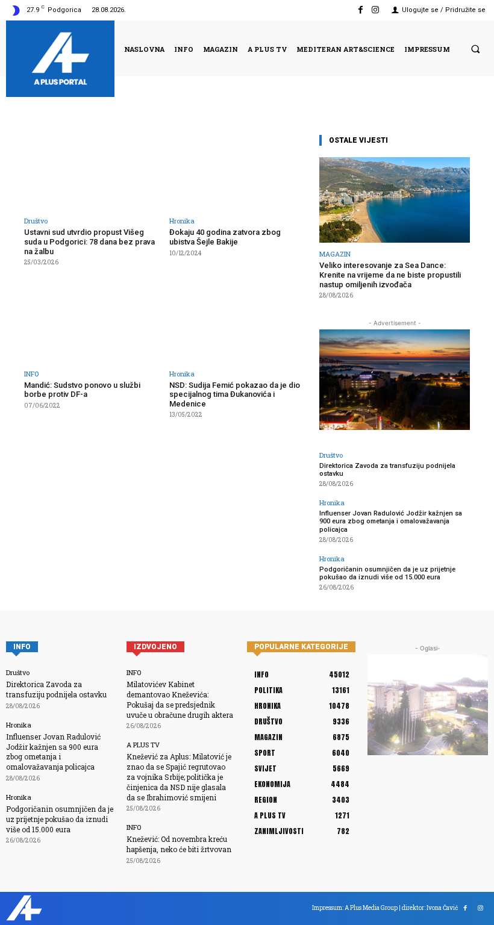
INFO (31, 373)
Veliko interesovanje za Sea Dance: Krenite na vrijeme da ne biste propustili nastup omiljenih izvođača (390, 274)
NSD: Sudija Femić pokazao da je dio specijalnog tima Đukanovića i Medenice (234, 394)
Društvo (36, 220)
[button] (475, 48)
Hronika (182, 220)
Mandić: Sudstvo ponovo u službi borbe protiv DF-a (82, 390)
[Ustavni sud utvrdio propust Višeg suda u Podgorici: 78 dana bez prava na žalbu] (93, 170)
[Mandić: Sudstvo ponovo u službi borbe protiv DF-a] (93, 323)
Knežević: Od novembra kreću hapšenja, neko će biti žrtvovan (179, 844)
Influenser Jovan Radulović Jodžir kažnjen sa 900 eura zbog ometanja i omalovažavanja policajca (390, 521)
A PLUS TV (143, 744)
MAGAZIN (335, 254)
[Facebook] (360, 9)
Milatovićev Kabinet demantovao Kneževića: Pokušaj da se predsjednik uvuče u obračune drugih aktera (180, 699)
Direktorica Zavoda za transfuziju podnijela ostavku (387, 470)
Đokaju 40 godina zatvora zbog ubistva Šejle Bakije (225, 237)
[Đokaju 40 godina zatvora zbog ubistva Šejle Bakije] (238, 170)
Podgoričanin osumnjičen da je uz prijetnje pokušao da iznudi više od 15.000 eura (387, 573)
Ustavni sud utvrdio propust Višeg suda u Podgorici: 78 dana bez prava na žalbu (89, 241)
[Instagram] (375, 9)
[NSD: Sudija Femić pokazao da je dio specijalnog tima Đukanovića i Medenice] (238, 323)
